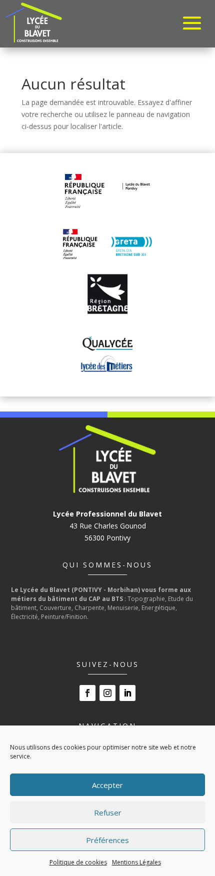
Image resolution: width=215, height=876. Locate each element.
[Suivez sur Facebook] (88, 693)
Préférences (107, 840)
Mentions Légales (136, 862)
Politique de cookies (78, 862)
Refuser (108, 813)
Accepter (107, 785)
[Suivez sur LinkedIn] (128, 693)
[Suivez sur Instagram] (108, 693)
